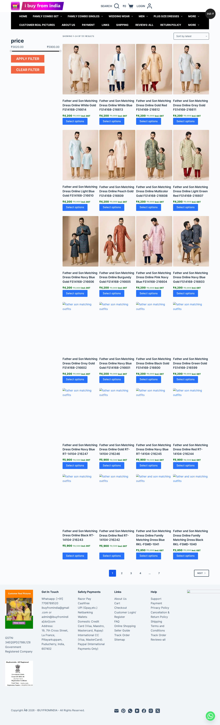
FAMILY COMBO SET (46, 16)
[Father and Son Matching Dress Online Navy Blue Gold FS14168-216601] (117, 327)
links (105, 25)
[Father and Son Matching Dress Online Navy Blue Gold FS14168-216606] (80, 241)
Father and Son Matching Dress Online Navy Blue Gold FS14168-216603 (190, 277)
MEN (142, 16)
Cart (117, 603)
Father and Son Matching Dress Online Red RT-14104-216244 (190, 449)
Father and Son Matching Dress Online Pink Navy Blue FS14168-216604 (153, 277)
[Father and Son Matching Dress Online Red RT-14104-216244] (191, 413)
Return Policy (170, 25)
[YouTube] (137, 711)
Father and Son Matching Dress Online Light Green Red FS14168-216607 (190, 191)
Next (200, 573)
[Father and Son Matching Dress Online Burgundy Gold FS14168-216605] (117, 241)
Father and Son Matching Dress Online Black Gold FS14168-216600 (153, 363)
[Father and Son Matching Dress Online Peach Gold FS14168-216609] (117, 155)
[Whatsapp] (210, 716)
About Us (68, 25)
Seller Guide (122, 630)
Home (23, 16)
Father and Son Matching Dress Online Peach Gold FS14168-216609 (116, 191)
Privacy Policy (160, 607)
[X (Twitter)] (158, 711)
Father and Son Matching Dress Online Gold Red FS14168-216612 (153, 105)
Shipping (122, 25)
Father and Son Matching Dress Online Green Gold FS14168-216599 (190, 363)
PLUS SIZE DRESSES (166, 16)
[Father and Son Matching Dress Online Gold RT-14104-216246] (117, 413)
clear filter (27, 70)
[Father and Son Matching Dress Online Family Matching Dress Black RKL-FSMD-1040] (191, 499)
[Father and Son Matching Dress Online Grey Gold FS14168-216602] (80, 327)
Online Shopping (125, 626)
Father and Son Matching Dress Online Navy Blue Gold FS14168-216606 (80, 277)
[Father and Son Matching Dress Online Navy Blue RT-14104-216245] (154, 413)
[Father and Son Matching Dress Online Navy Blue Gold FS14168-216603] (191, 241)
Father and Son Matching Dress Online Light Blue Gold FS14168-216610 (80, 191)
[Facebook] (144, 711)
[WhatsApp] (130, 711)
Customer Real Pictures (37, 25)
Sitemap (119, 639)
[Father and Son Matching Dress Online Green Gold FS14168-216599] (191, 327)
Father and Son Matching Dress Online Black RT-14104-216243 (80, 535)
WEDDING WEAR (119, 16)
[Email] (116, 711)
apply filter (27, 59)
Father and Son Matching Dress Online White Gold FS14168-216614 (80, 105)
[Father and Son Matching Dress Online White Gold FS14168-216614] (80, 69)
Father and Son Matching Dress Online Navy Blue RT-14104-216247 (80, 449)
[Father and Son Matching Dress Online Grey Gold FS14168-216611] (191, 69)
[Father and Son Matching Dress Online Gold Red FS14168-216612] (154, 69)
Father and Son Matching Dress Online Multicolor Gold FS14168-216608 (153, 191)
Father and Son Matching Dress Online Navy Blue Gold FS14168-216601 (116, 363)
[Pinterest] (123, 711)
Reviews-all (144, 25)
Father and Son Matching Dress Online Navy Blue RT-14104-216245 (153, 449)
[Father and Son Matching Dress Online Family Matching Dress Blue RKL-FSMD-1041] (154, 499)
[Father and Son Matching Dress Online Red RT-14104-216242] (117, 499)
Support (156, 598)
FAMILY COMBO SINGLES (84, 16)
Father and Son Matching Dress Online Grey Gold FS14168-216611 (190, 105)
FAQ (116, 621)
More (192, 16)
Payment (88, 25)
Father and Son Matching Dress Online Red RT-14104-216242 (116, 535)
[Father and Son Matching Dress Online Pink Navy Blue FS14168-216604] (154, 241)
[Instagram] (151, 711)
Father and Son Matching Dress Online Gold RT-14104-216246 (116, 449)
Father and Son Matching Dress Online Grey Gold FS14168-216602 (80, 363)
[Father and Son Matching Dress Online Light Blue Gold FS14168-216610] (80, 155)
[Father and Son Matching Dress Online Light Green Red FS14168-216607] (191, 155)
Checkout (120, 607)
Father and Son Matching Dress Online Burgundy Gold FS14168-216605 (116, 277)
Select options (75, 121)
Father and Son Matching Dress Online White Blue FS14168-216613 (116, 105)
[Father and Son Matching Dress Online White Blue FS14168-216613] (117, 69)
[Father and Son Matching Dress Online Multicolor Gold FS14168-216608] (154, 155)
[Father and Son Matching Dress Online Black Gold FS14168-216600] (154, 327)
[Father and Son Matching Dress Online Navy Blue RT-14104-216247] (80, 413)
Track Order (122, 635)
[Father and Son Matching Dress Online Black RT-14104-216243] (80, 499)
